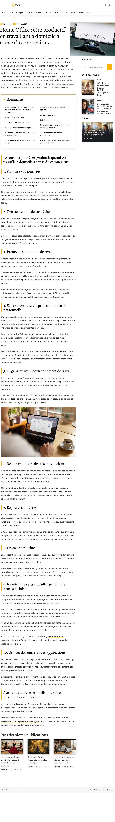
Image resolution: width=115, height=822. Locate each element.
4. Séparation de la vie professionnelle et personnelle (20, 134)
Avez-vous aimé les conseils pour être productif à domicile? (55, 141)
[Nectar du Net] (16, 5)
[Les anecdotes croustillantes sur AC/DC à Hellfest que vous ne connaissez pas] (88, 106)
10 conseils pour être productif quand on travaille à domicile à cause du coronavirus (20, 109)
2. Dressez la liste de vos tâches (17, 122)
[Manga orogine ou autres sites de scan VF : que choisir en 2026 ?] (65, 747)
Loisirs (4, 770)
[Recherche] (104, 5)
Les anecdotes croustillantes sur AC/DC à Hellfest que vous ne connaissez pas (105, 108)
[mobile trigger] (4, 5)
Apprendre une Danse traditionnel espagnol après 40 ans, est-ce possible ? (10, 761)
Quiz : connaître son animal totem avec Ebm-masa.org (38, 760)
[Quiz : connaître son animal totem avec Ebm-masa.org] (38, 747)
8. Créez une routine (48, 120)
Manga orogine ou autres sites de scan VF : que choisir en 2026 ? (64, 760)
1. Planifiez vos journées (14, 117)
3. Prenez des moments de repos (18, 128)
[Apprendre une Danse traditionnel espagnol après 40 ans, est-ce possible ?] (12, 747)
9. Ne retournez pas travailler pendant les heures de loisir (55, 126)
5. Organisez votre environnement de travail (20, 141)
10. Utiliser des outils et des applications (51, 134)
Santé (99, 79)
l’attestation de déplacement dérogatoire (21, 721)
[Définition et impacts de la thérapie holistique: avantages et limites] (88, 87)
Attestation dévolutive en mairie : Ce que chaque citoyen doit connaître (95, 132)
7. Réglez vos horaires (48, 115)
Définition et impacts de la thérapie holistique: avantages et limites (103, 89)
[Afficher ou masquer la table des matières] (48, 99)
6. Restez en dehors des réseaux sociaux (53, 108)
